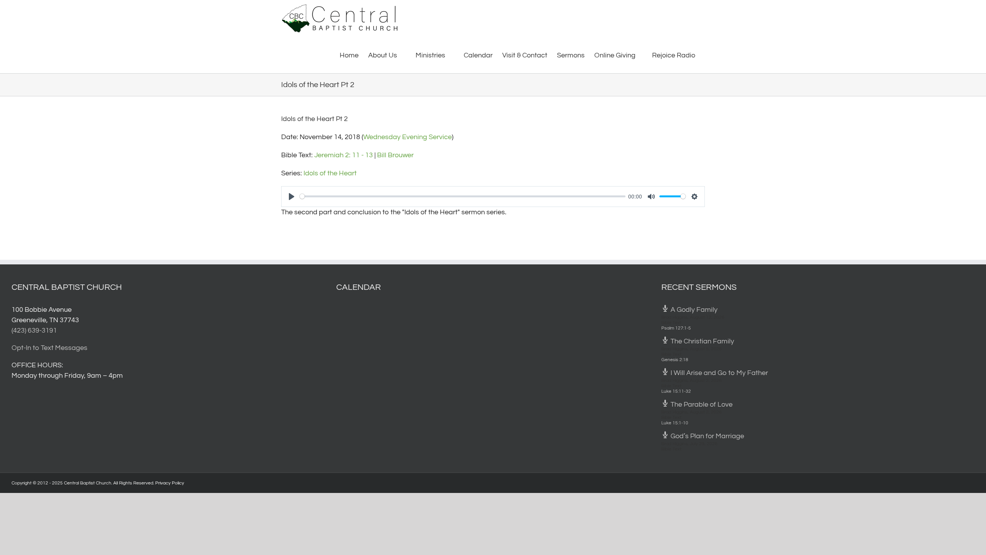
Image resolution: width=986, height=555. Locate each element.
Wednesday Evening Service (407, 137)
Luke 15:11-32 (676, 391)
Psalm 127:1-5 (676, 328)
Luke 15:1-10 (674, 423)
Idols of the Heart (330, 173)
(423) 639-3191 (34, 330)
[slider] (462, 196)
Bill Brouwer (395, 155)
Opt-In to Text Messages (49, 348)
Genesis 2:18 (674, 359)
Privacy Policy (169, 483)
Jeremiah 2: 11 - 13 (343, 155)
